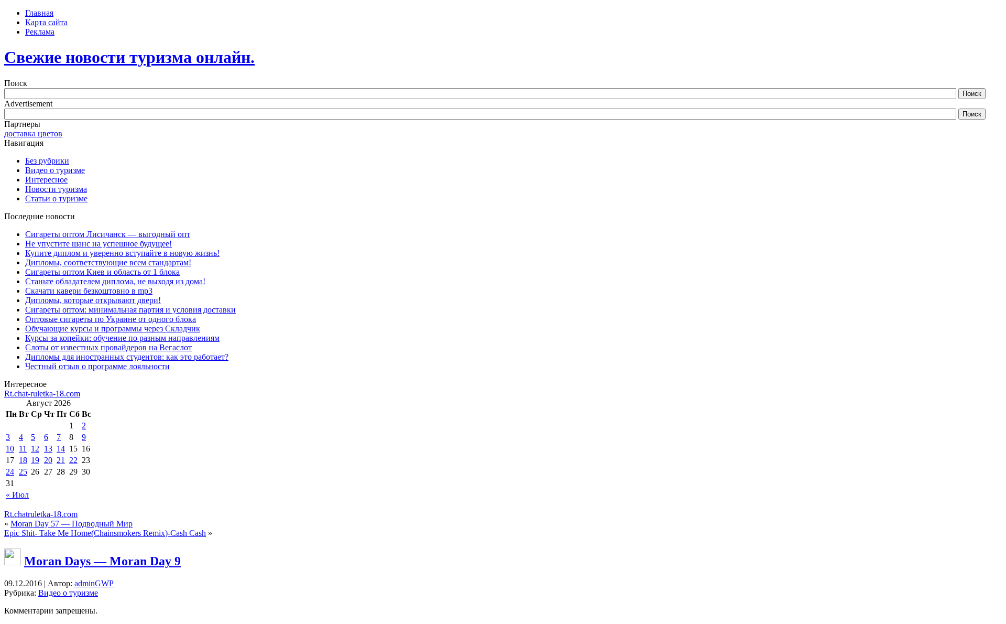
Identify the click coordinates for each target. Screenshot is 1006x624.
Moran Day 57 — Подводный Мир (71, 523)
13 (48, 448)
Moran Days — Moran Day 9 (102, 561)
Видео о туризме (55, 170)
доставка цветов (33, 133)
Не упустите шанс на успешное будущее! (98, 243)
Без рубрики (47, 160)
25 (23, 471)
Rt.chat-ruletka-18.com (42, 393)
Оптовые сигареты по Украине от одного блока (110, 319)
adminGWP (94, 583)
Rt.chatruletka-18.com (41, 514)
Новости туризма (56, 189)
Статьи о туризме (56, 198)
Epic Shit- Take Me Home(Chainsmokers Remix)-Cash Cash (105, 533)
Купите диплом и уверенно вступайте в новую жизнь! (122, 253)
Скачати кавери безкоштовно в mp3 (88, 290)
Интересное (46, 179)
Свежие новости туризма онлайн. (129, 57)
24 (10, 471)
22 (73, 460)
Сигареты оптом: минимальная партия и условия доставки (130, 309)
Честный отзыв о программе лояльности (97, 366)
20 (48, 460)
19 (35, 460)
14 (61, 448)
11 (23, 448)
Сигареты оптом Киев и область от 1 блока (102, 271)
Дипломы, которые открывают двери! (93, 300)
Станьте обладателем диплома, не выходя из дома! (115, 281)
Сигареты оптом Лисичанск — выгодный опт (107, 234)
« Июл (17, 494)
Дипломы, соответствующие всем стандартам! (108, 262)
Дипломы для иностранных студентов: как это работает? (126, 356)
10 (10, 448)
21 (61, 460)
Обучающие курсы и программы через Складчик (112, 328)
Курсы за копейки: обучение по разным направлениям (122, 337)
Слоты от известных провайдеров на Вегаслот (108, 347)
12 (35, 448)
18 (23, 460)
